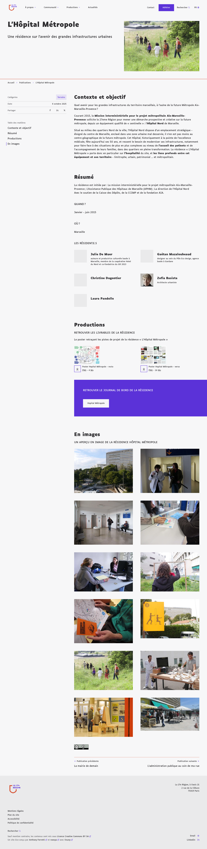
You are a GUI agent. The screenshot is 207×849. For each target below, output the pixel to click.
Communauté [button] (50, 7)
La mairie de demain (86, 763)
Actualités (93, 7)
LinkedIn (191, 840)
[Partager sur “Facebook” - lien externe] (50, 110)
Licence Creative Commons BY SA (73, 836)
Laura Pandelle (102, 298)
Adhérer (166, 8)
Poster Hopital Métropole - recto (97, 367)
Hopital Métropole (96, 403)
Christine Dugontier (106, 278)
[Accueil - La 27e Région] (13, 8)
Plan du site (13, 815)
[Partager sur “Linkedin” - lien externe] (57, 110)
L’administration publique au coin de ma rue (173, 763)
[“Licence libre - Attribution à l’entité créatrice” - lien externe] (136, 747)
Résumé (12, 133)
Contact (150, 8)
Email (192, 836)
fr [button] (195, 8)
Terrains (61, 97)
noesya (53, 840)
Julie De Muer (101, 254)
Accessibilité (13, 819)
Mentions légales (16, 811)
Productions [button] (72, 7)
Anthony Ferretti (37, 840)
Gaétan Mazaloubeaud (174, 254)
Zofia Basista (167, 278)
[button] (161, 46)
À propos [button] (29, 7)
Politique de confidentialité (20, 823)
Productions (15, 138)
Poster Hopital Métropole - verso (164, 367)
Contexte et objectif (19, 128)
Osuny (67, 840)
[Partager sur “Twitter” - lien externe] (64, 110)
